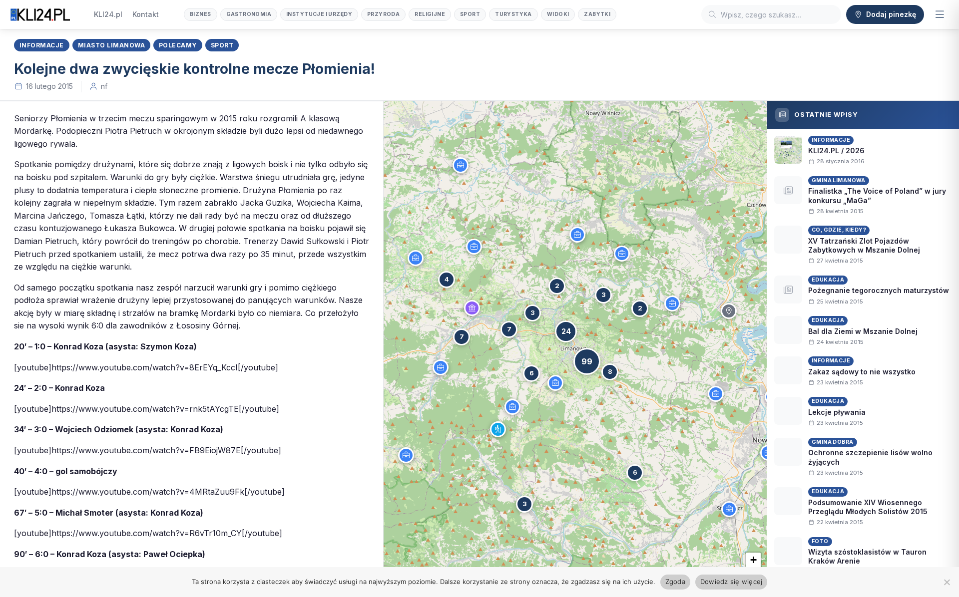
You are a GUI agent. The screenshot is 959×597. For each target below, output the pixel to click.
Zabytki (597, 14)
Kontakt (145, 14)
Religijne (430, 14)
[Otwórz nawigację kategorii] (939, 14)
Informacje (41, 45)
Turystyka (513, 14)
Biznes (200, 14)
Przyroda (383, 14)
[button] (461, 165)
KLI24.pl (108, 14)
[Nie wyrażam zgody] (947, 582)
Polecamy (178, 45)
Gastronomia (249, 14)
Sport (470, 14)
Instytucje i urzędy (319, 14)
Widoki (558, 14)
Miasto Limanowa (111, 45)
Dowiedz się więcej (731, 582)
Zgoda (675, 582)
